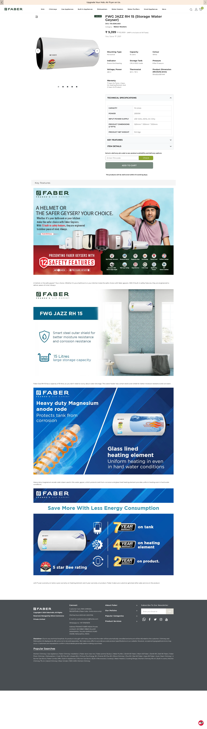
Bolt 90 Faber (163, 654)
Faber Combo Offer (54, 658)
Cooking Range (131, 658)
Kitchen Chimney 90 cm (147, 658)
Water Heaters (120, 658)
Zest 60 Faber (137, 656)
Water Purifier (118, 654)
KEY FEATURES (115, 140)
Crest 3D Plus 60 (63, 656)
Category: (109, 27)
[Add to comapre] (36, 16)
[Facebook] (149, 619)
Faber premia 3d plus (104, 654)
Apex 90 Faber (149, 656)
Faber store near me (87, 654)
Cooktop (110, 658)
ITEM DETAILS (114, 146)
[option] (67, 48)
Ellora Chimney (118, 656)
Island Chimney (51, 661)
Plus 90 (128, 656)
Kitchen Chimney (39, 654)
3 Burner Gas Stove (83, 658)
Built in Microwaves (99, 658)
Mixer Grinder (63, 661)
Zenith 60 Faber (130, 654)
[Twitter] (155, 619)
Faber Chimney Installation (69, 654)
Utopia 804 (74, 656)
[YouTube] (166, 619)
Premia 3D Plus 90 (105, 656)
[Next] (97, 50)
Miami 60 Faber (143, 654)
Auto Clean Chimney (163, 656)
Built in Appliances (69, 658)
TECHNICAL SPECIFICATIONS (121, 98)
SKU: (107, 24)
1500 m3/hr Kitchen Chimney (79, 661)
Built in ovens (162, 658)
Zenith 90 (153, 654)
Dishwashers (50, 656)
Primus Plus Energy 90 (88, 656)
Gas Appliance (52, 654)
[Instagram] (161, 619)
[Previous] (37, 50)
